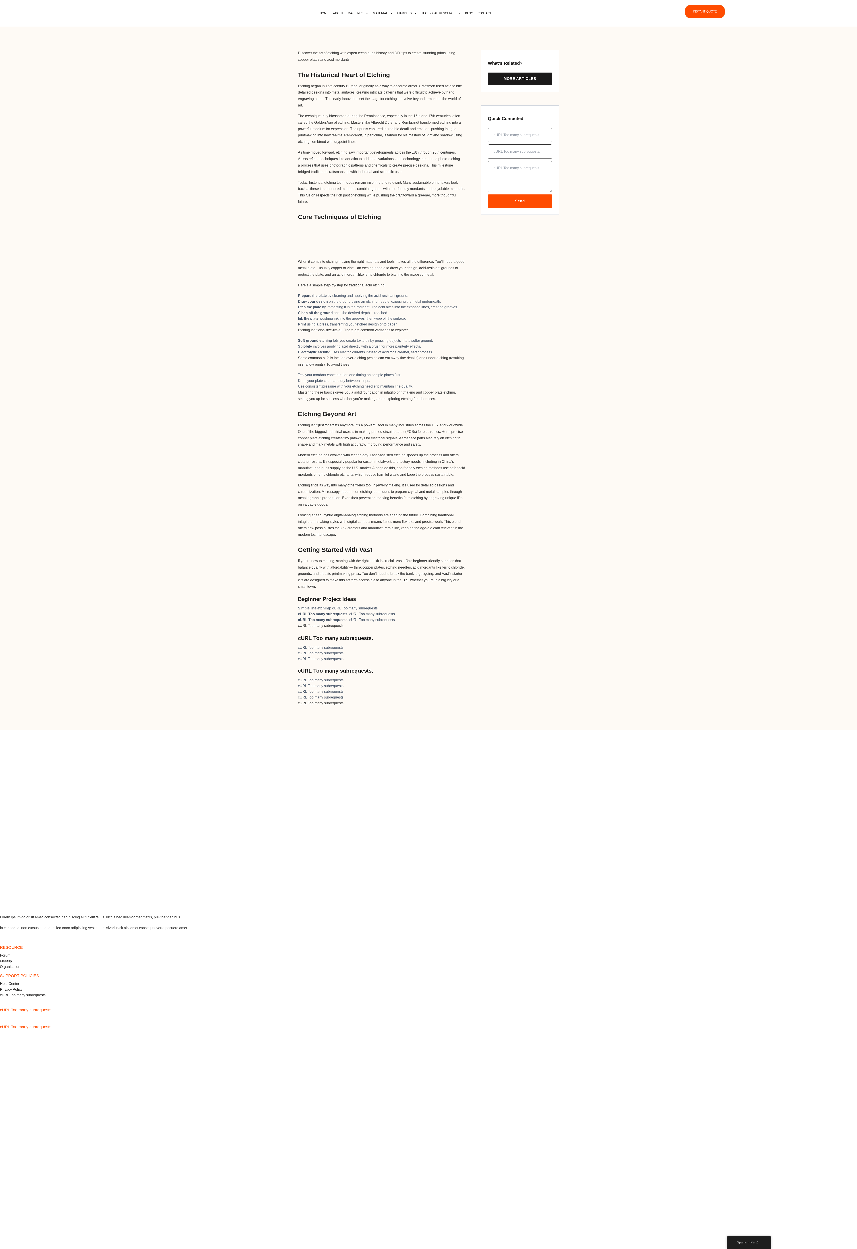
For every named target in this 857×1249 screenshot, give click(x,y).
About (338, 13)
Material (380, 13)
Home (324, 13)
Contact (484, 13)
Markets (404, 13)
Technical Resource (438, 13)
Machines (355, 13)
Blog (469, 13)
